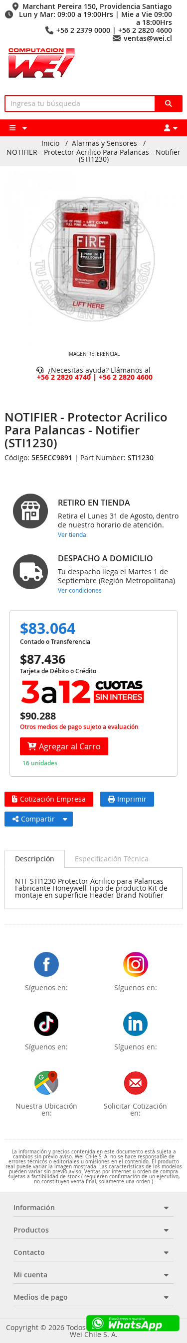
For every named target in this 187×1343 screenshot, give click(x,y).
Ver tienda (72, 534)
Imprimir (132, 799)
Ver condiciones (80, 590)
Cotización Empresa (53, 799)
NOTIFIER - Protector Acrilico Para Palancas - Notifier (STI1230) (93, 156)
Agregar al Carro (70, 746)
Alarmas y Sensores (104, 143)
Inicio (50, 143)
